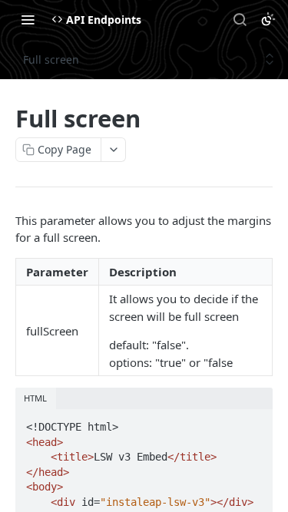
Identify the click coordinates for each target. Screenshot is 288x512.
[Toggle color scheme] (268, 19)
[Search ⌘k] (239, 19)
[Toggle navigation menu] (27, 19)
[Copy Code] (254, 422)
